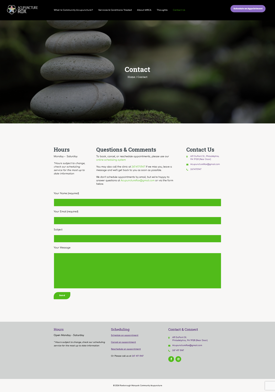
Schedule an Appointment (248, 8)
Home (131, 77)
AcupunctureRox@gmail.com (138, 180)
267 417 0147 (138, 356)
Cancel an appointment (123, 342)
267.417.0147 (195, 169)
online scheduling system (111, 160)
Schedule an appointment (124, 335)
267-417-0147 (138, 167)
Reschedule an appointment (126, 349)
